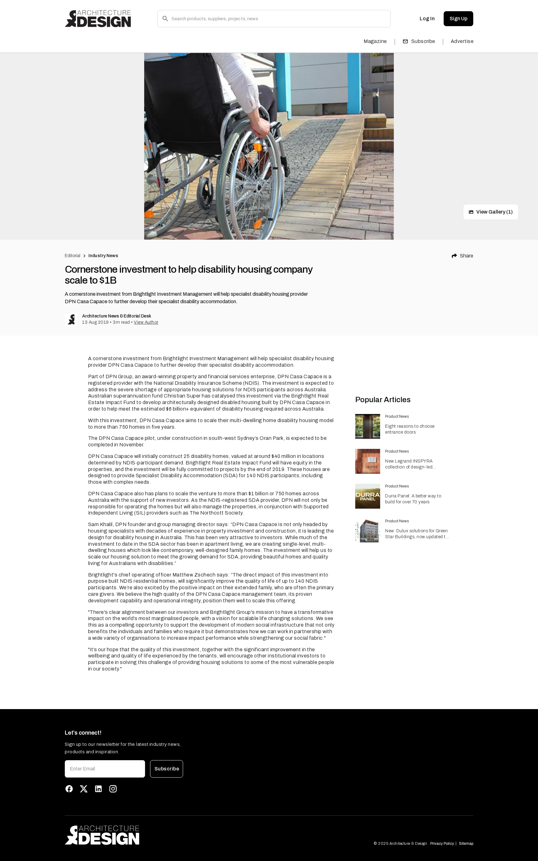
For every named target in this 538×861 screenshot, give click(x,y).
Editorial (72, 255)
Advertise (462, 41)
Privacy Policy (442, 843)
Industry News (103, 255)
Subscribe (423, 41)
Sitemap (466, 843)
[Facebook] (69, 788)
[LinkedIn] (98, 788)
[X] (83, 788)
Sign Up (458, 18)
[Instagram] (113, 788)
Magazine (375, 41)
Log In (427, 18)
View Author (146, 322)
